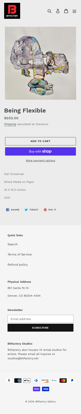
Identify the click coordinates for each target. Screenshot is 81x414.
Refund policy (18, 264)
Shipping (10, 124)
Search (13, 244)
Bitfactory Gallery (45, 401)
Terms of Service (20, 254)
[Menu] (74, 11)
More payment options (40, 160)
